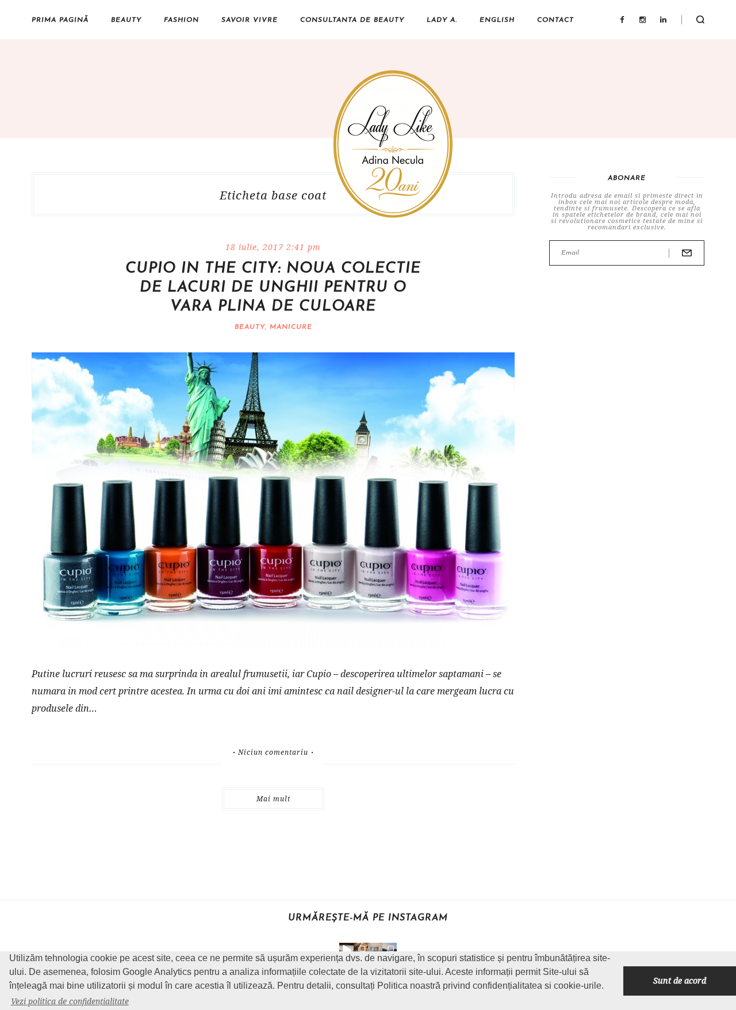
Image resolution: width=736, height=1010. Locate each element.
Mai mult (273, 799)
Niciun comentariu (273, 752)
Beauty (126, 20)
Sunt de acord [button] (679, 980)
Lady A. (442, 20)
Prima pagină (60, 20)
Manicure (291, 327)
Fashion (181, 20)
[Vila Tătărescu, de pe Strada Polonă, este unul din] (346, 950)
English (497, 20)
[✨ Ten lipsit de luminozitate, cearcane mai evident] (361, 950)
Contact (555, 20)
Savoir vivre (249, 20)
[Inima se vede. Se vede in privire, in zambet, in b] (375, 950)
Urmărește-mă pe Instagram (368, 918)
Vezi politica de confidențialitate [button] (70, 1001)
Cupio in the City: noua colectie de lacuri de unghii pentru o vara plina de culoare (273, 287)
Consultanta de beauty (352, 20)
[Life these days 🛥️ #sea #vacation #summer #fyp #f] (389, 950)
